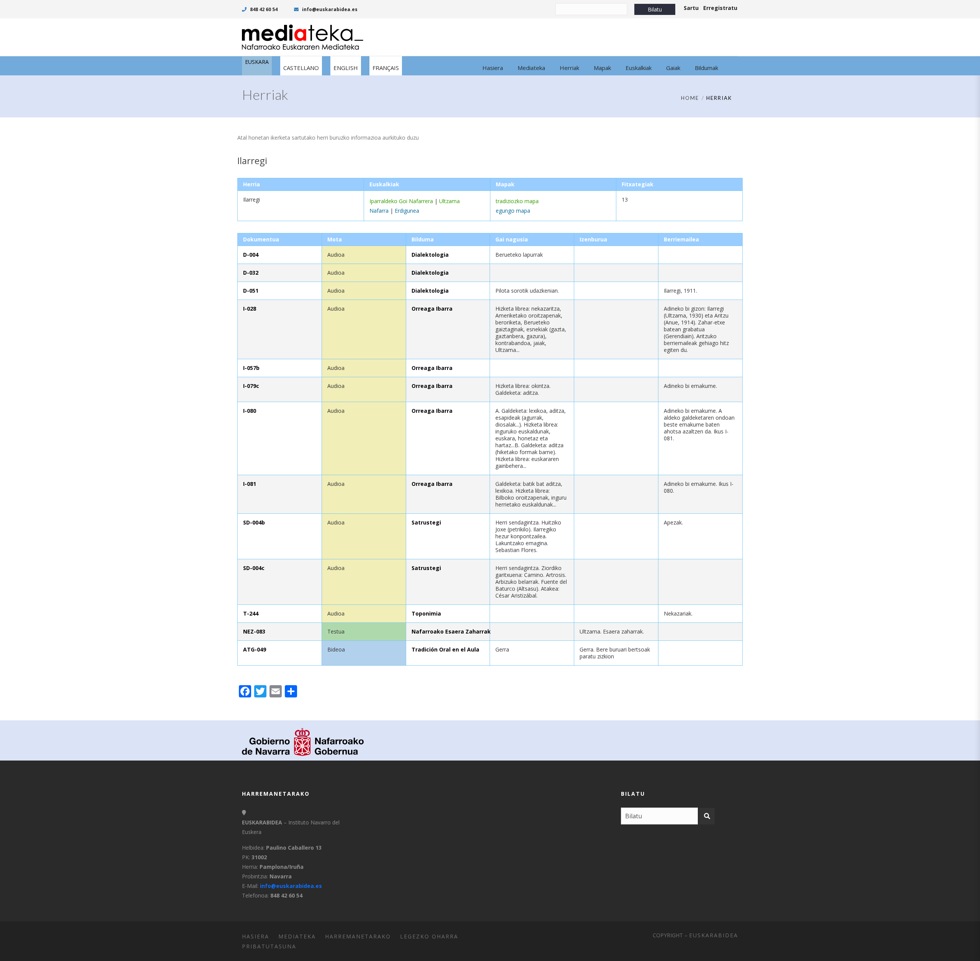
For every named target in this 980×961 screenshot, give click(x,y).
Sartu (691, 7)
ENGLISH (345, 68)
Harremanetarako (358, 936)
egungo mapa (513, 210)
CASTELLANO (301, 68)
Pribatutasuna (269, 946)
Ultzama (449, 201)
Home (690, 98)
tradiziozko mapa (517, 201)
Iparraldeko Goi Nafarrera (401, 201)
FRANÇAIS (385, 68)
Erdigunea (407, 210)
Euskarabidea (713, 935)
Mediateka (297, 936)
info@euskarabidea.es (329, 9)
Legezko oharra (429, 936)
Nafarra (379, 210)
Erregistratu (720, 7)
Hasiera (255, 936)
